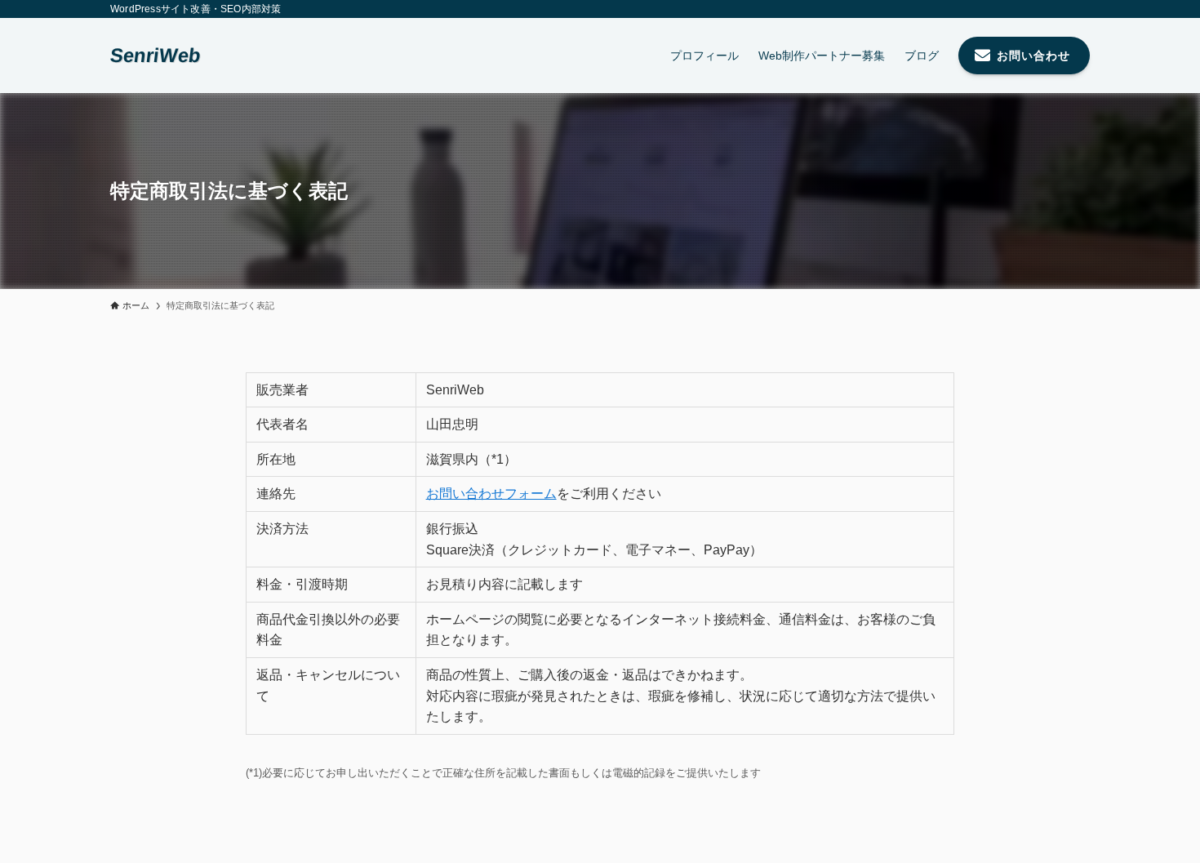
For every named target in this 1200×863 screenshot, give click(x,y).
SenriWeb (155, 55)
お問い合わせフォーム (491, 493)
